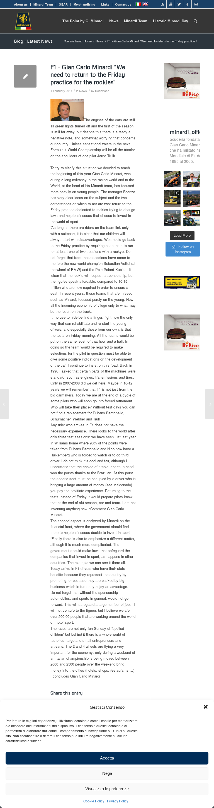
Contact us (123, 4)
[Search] (195, 21)
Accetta (107, 758)
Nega (107, 773)
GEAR (63, 4)
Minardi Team (43, 4)
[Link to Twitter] (179, 4)
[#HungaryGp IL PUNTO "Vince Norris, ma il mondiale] (191, 198)
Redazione (102, 91)
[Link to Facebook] (187, 4)
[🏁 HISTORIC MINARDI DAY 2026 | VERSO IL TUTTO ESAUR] (172, 198)
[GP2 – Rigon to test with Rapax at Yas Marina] (4, 404)
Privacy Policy (117, 801)
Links (105, 4)
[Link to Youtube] (171, 4)
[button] (205, 707)
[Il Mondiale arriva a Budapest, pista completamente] (172, 218)
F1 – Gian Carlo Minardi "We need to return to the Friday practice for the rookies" (87, 74)
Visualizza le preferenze (107, 788)
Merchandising (84, 4)
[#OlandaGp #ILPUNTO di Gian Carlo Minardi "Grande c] (172, 179)
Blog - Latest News (33, 41)
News (83, 91)
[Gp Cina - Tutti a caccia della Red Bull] (25, 76)
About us (21, 4)
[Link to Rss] (162, 4)
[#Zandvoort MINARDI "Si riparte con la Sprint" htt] (191, 179)
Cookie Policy (93, 801)
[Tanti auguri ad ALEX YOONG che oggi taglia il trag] (191, 218)
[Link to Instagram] (196, 4)
